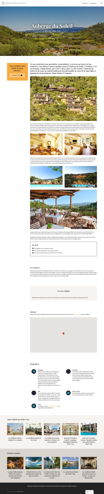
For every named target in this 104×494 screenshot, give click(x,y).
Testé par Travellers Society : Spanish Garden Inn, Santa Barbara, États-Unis (89, 441)
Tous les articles (54, 486)
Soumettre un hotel (44, 486)
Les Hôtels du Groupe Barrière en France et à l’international (52, 440)
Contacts (35, 486)
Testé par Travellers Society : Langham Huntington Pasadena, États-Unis (70, 441)
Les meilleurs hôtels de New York (33, 439)
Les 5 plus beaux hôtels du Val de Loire (70, 473)
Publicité (29, 486)
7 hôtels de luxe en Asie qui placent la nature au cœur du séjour (33, 474)
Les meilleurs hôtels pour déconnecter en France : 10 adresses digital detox (89, 475)
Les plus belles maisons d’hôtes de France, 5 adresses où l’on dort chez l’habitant (15, 475)
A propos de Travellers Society (68, 486)
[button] (63, 333)
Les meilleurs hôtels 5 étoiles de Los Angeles (15, 439)
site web (77, 314)
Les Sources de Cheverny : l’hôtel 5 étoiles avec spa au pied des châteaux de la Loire (52, 475)
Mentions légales (20, 491)
